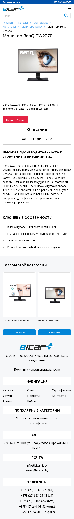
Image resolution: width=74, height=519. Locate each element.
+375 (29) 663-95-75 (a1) (37, 490)
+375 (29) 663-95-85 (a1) (37, 496)
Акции (7, 401)
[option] (37, 65)
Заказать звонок (11, 2)
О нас (31, 390)
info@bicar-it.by (37, 465)
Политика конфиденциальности (37, 370)
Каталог (8, 390)
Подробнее (19, 332)
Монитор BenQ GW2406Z (50, 320)
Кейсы (31, 401)
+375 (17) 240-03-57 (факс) (37, 512)
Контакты (59, 396)
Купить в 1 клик (15, 120)
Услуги (7, 396)
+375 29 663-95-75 (61, 2)
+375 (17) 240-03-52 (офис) (37, 507)
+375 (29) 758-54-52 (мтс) (37, 501)
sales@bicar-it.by (37, 470)
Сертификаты (61, 390)
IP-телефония (37, 423)
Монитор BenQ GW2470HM (16, 320)
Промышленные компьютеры (37, 418)
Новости (33, 396)
